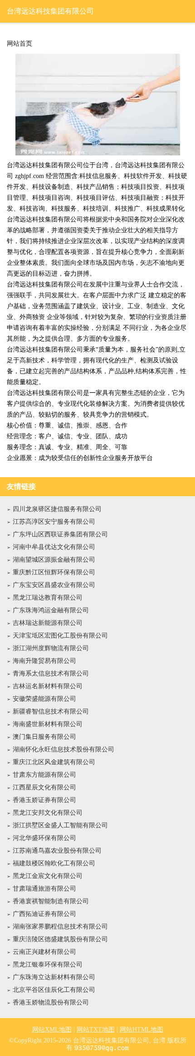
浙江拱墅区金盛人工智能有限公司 (60, 825)
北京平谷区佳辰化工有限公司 (54, 989)
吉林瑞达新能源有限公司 (48, 623)
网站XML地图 (52, 1029)
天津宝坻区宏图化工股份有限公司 (60, 635)
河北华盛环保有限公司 (44, 838)
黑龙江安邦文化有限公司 (48, 812)
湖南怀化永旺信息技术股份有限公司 (63, 749)
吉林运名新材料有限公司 (48, 686)
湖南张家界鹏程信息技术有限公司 (60, 926)
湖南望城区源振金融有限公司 (54, 559)
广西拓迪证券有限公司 (44, 914)
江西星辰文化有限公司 (44, 787)
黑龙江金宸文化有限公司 (48, 876)
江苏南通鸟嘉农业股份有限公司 (57, 850)
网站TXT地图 (96, 1029)
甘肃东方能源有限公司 (44, 774)
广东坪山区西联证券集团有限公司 (60, 534)
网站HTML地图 (141, 1029)
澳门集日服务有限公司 (44, 736)
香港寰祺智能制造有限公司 (51, 901)
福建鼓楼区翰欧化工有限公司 (54, 863)
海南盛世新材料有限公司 (48, 724)
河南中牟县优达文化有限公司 (54, 547)
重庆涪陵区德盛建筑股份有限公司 (60, 939)
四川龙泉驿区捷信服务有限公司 (57, 509)
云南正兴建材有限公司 (44, 951)
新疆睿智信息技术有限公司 (51, 711)
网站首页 (19, 44)
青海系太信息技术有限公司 (51, 673)
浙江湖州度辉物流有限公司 (51, 648)
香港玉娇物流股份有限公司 (51, 1002)
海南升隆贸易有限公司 (44, 660)
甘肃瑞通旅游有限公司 (44, 888)
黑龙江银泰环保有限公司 (48, 964)
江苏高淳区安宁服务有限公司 (54, 521)
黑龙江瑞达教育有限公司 (48, 597)
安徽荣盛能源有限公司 (44, 698)
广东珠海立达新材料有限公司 (54, 977)
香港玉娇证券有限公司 (44, 800)
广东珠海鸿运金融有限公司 (51, 610)
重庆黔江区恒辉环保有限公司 (54, 572)
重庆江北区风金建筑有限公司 (54, 762)
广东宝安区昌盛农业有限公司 (54, 585)
